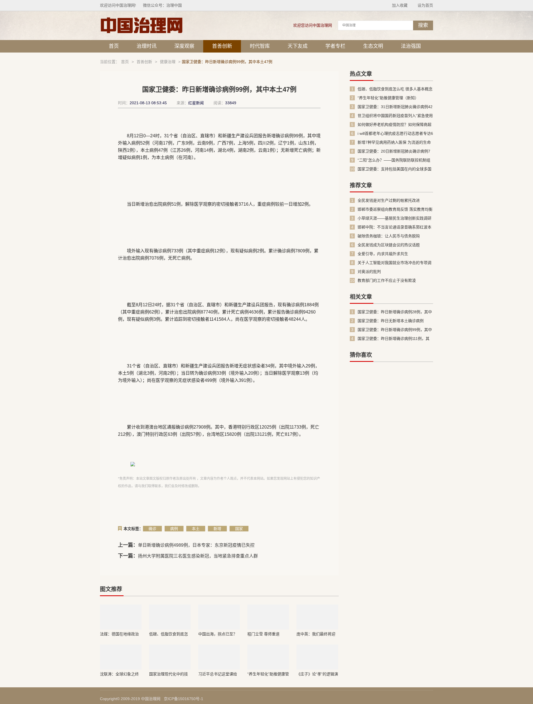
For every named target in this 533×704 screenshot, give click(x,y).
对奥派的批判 (369, 271)
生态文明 (373, 46)
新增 (217, 528)
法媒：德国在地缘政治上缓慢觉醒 (119, 634)
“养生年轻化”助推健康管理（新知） (268, 674)
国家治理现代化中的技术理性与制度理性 (168, 674)
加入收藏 (400, 5)
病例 (174, 528)
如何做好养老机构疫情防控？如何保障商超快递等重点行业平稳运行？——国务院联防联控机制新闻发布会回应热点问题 (394, 124)
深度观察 (184, 46)
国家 (239, 528)
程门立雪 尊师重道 (263, 634)
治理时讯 (147, 46)
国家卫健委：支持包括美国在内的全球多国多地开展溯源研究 (394, 169)
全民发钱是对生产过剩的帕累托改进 (389, 200)
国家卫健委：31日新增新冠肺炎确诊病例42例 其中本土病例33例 (395, 107)
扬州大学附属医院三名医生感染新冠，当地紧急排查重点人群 (198, 556)
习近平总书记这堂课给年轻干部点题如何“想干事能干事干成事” (218, 674)
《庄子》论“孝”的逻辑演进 (317, 674)
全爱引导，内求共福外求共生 (383, 254)
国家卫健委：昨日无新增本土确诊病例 (391, 321)
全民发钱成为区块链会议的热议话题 (389, 245)
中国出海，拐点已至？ (217, 634)
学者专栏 (335, 46)
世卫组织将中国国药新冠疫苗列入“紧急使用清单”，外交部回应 (395, 115)
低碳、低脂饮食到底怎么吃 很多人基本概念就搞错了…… (169, 634)
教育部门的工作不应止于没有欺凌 (387, 280)
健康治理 (167, 61)
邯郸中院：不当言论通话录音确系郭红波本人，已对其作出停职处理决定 (394, 227)
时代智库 (260, 46)
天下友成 (298, 46)
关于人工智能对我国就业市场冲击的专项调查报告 (394, 262)
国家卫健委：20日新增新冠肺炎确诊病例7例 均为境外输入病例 (394, 151)
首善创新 (222, 46)
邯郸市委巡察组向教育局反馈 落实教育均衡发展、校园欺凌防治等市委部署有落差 (395, 209)
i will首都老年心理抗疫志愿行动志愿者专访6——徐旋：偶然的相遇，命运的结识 (395, 133)
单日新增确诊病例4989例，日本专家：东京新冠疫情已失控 (196, 545)
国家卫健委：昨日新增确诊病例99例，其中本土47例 (395, 329)
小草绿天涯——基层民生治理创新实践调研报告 (394, 218)
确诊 (152, 528)
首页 (114, 46)
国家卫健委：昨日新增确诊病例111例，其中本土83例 (393, 338)
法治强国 (411, 46)
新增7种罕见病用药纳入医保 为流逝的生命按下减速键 (394, 142)
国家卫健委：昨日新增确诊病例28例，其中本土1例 (395, 312)
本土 (196, 528)
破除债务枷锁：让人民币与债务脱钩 (389, 236)
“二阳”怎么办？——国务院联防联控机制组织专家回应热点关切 (394, 160)
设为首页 (425, 5)
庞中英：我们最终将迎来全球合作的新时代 (315, 634)
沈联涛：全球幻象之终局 (119, 674)
